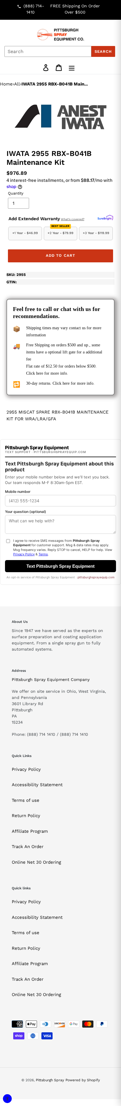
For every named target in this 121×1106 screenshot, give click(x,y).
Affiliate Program (30, 831)
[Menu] (71, 67)
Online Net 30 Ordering (36, 862)
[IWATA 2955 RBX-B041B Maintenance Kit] (60, 116)
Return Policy (26, 815)
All (17, 84)
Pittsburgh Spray (50, 1080)
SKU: (16, 274)
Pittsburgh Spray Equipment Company (51, 679)
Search (103, 51)
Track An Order (27, 846)
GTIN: (11, 282)
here (39, 373)
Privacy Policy (26, 769)
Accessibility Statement (37, 784)
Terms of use (25, 800)
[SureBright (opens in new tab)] (105, 218)
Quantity (15, 193)
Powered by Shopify (82, 1080)
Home (6, 84)
